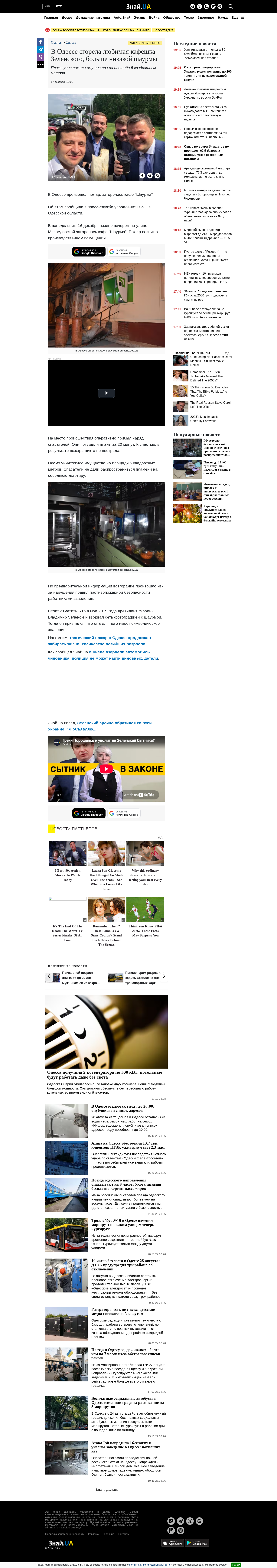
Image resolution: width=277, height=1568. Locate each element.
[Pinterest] (219, 6)
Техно (189, 17)
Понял (236, 1564)
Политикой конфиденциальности (149, 1564)
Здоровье (206, 17)
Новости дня (163, 30)
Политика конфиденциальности (64, 1533)
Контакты (123, 1533)
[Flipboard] (213, 6)
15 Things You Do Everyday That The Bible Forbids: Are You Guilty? (209, 391)
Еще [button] (235, 17)
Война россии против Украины (76, 30)
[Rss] (206, 6)
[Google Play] (197, 1542)
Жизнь (139, 17)
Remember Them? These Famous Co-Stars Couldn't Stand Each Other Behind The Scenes (106, 935)
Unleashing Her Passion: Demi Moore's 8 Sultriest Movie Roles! (211, 361)
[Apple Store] (173, 1542)
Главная (51, 17)
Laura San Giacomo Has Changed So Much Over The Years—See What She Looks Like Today (106, 880)
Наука (223, 17)
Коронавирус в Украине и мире (126, 30)
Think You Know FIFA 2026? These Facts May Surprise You (145, 930)
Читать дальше (107, 1489)
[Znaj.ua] (138, 6)
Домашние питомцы (93, 17)
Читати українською (145, 42)
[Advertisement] (106, 690)
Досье (67, 17)
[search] (231, 6)
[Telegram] (192, 6)
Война (154, 17)
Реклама (93, 1533)
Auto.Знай (122, 17)
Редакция (108, 1533)
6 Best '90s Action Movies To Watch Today (67, 875)
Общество (171, 17)
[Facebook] (40, 42)
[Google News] (199, 1521)
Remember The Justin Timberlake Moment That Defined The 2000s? (206, 376)
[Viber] (199, 6)
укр (47, 6)
